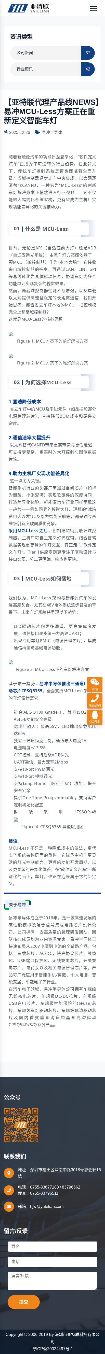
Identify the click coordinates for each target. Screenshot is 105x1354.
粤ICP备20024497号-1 (52, 1349)
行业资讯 (53, 69)
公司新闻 (53, 53)
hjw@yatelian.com (46, 1206)
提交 (23, 1302)
